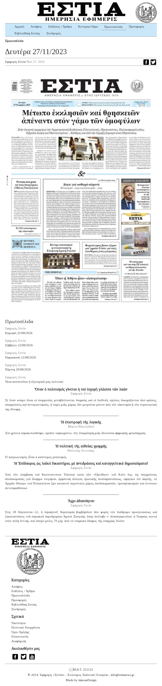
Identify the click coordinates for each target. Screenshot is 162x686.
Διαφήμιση (18, 641)
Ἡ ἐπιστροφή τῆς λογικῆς (81, 422)
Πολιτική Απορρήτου (25, 627)
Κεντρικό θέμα (88, 26)
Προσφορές (136, 26)
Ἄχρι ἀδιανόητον (81, 501)
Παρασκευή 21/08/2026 (20, 357)
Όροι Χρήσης (20, 632)
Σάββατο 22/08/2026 (19, 345)
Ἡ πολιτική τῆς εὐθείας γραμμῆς (81, 446)
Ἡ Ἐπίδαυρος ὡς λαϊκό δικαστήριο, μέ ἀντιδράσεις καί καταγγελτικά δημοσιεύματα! (81, 463)
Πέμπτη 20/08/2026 (18, 369)
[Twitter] (153, 62)
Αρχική (19, 26)
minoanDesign (87, 680)
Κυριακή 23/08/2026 (18, 333)
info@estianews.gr (122, 675)
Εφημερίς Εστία (15, 61)
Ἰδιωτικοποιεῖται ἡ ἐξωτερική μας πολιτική (34, 381)
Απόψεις (36, 26)
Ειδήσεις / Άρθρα (60, 26)
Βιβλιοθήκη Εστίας (27, 33)
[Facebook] (146, 62)
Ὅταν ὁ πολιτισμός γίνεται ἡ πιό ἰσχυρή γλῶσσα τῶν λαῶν (81, 389)
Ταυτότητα (18, 623)
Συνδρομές (53, 33)
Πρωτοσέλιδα (113, 26)
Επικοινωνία (19, 636)
